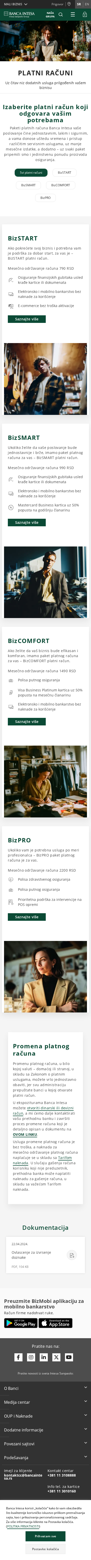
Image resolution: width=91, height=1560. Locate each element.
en (87, 4)
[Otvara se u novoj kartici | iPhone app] (55, 1323)
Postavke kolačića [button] (45, 1549)
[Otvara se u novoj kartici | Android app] (21, 1323)
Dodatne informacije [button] (23, 1430)
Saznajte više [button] (27, 319)
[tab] (31, 172)
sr (79, 4)
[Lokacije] (70, 4)
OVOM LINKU (25, 1134)
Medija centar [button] (17, 1402)
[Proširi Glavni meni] (73, 15)
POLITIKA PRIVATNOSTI (23, 1526)
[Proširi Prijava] (85, 15)
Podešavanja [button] (16, 1457)
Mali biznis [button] (13, 4)
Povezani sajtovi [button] (19, 1444)
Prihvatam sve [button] (45, 1536)
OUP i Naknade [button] (18, 1416)
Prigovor (57, 4)
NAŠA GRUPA (50, 14)
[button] (61, 15)
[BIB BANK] (22, 15)
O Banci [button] (11, 1388)
